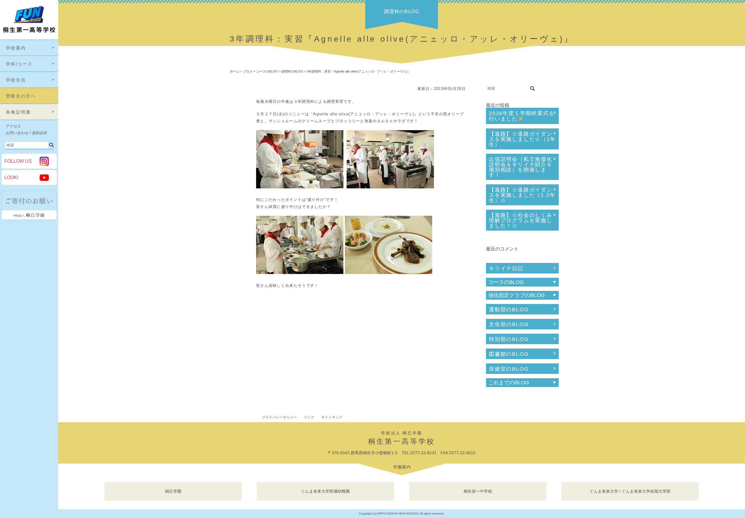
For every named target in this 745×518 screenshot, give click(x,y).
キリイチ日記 (506, 268)
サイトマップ (331, 417)
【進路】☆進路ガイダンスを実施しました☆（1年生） (522, 139)
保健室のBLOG (508, 369)
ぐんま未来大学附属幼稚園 (325, 491)
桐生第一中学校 (478, 491)
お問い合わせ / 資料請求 (26, 133)
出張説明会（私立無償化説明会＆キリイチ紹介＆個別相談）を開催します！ (520, 167)
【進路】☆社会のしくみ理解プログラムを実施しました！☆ (520, 220)
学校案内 (16, 47)
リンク (309, 417)
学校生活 (16, 79)
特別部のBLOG (508, 339)
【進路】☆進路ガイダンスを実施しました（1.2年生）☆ (522, 195)
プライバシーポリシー (279, 417)
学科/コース (19, 63)
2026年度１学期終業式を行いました (521, 116)
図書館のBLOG (508, 354)
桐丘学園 (173, 491)
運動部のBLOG (508, 309)
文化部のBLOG (508, 324)
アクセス (13, 126)
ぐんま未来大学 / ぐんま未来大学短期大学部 (630, 491)
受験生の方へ (21, 95)
